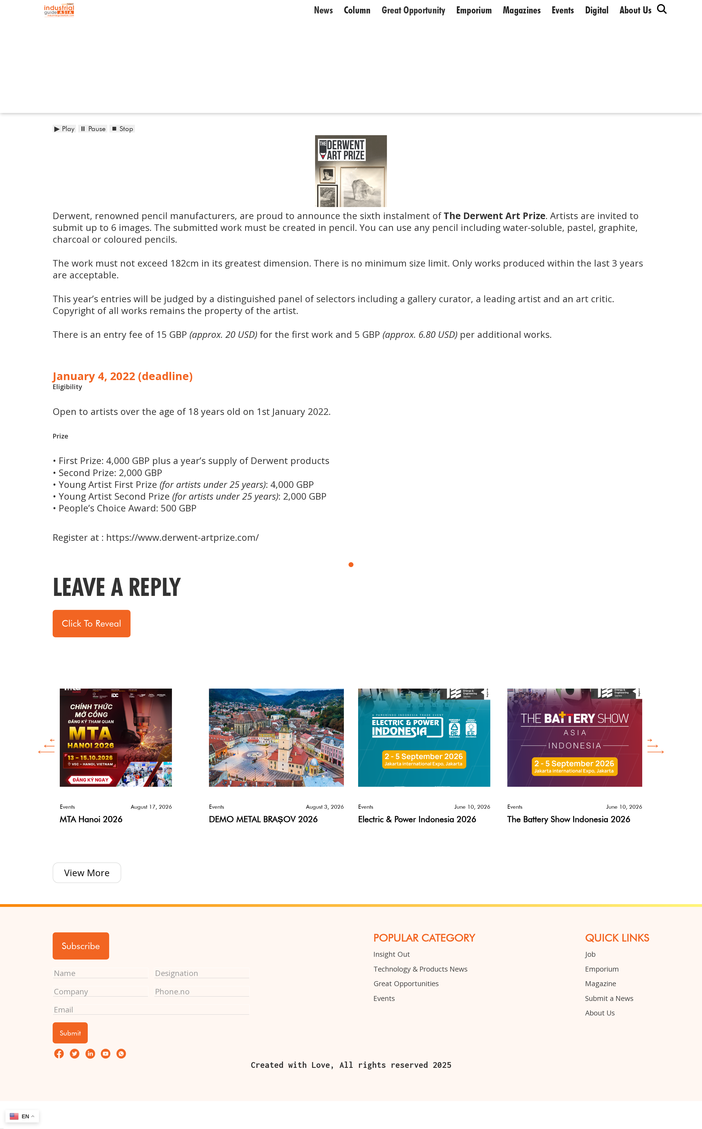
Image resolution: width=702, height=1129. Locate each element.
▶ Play (64, 128)
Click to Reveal (91, 623)
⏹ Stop (122, 128)
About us (636, 10)
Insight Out (391, 954)
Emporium (474, 10)
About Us (600, 1013)
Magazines (522, 10)
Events (563, 10)
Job (590, 954)
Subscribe (81, 945)
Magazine (600, 983)
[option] (127, 749)
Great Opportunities (406, 983)
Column (357, 10)
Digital (597, 10)
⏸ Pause (93, 128)
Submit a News (609, 998)
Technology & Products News (420, 969)
